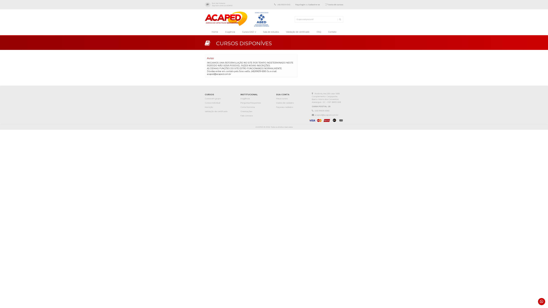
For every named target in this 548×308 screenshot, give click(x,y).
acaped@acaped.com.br (326, 115)
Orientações (246, 111)
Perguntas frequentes (250, 103)
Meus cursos (282, 98)
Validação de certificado (299, 32)
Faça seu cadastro (284, 107)
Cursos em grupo (213, 98)
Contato (334, 32)
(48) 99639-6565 (283, 4)
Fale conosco (246, 116)
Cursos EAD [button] (248, 32)
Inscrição (209, 107)
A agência (232, 32)
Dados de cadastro (285, 103)
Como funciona (247, 107)
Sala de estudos (271, 32)
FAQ (321, 32)
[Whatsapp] (541, 301)
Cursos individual (212, 103)
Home (217, 32)
